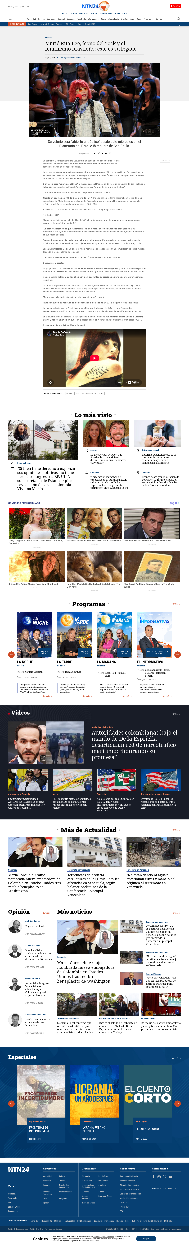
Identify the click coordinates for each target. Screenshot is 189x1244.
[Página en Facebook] (153, 1177)
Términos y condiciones (54, 1229)
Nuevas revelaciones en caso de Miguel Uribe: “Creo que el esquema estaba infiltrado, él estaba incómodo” (114, 688)
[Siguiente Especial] (177, 1103)
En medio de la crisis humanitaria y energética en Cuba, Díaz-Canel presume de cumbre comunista (161, 1026)
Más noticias (74, 911)
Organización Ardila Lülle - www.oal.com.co (166, 1229)
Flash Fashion (103, 1181)
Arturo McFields (32, 945)
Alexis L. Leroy (36, 1002)
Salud (139, 19)
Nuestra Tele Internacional (88, 19)
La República (70, 1221)
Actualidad (31, 19)
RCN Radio (58, 1221)
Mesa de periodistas (86, 1197)
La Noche (25, 662)
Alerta (55, 794)
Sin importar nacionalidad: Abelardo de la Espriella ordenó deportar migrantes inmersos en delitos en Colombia (26, 803)
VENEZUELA (83, 14)
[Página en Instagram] (159, 1177)
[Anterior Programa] (11, 654)
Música (48, 37)
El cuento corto (147, 1129)
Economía (51, 19)
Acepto (146, 1239)
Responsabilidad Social (129, 1176)
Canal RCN (35, 1221)
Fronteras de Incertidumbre (39, 1129)
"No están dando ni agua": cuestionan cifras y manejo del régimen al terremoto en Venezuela (151, 881)
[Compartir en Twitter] (99, 154)
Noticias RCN (47, 1221)
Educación (101, 794)
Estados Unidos (24, 463)
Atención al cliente (127, 1181)
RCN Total (168, 1221)
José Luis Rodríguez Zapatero (51, 24)
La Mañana (106, 662)
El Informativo (150, 662)
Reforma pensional (150, 450)
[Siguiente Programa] (177, 654)
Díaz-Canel (70, 24)
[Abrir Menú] (10, 19)
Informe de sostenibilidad (130, 1189)
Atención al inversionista (129, 1185)
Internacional (13, 1211)
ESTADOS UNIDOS (105, 14)
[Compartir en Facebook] (95, 154)
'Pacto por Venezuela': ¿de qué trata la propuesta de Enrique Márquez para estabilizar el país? (161, 982)
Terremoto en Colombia (68, 1018)
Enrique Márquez (153, 974)
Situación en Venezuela (35, 1014)
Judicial (61, 19)
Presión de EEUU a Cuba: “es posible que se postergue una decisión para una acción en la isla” (158, 803)
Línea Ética (124, 1202)
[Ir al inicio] (22, 1173)
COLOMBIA (73, 14)
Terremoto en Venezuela (78, 870)
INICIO (64, 14)
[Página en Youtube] (170, 1177)
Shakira (93, 450)
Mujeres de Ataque (105, 1196)
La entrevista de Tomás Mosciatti (88, 1186)
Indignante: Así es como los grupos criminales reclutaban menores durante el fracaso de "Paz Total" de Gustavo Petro (34, 688)
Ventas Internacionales (129, 1198)
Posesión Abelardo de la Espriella (114, 1018)
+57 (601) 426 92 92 (167, 1189)
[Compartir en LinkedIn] (102, 154)
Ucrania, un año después (93, 1129)
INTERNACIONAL (121, 14)
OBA (121, 1211)
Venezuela (12, 1198)
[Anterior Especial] (11, 1103)
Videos (20, 712)
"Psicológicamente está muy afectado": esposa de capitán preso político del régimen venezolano (72, 688)
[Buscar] (178, 19)
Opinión (159, 19)
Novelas (119, 1221)
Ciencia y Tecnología (110, 19)
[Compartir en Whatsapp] (110, 154)
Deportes (71, 19)
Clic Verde (86, 1176)
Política (41, 19)
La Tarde (64, 662)
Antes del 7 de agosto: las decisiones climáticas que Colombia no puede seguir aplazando (37, 989)
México (11, 1202)
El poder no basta (35, 926)
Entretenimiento (127, 19)
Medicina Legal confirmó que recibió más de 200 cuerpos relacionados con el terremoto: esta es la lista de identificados (75, 1028)
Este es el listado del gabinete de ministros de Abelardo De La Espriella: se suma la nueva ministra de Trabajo (118, 1028)
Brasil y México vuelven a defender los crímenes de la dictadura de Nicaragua (38, 955)
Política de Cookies (90, 1241)
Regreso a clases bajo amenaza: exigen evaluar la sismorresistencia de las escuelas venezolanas (154, 688)
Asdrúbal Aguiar (32, 921)
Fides (127, 1221)
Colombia (94, 472)
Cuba (80, 24)
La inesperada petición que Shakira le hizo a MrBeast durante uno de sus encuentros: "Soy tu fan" (108, 458)
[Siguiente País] (179, 25)
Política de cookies (36, 1229)
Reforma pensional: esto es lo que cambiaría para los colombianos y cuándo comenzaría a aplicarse (159, 458)
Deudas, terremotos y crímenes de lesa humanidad (37, 1022)
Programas (149, 19)
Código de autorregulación (130, 1194)
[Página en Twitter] (164, 1177)
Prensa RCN (124, 1207)
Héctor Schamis (37, 1033)
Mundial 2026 (90, 24)
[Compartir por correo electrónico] (106, 154)
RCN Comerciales (84, 1221)
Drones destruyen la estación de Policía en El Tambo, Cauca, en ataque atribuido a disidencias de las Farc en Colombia (160, 481)
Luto (77, 393)
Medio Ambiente (32, 978)
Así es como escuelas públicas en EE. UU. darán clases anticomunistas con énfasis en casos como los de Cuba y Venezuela (115, 804)
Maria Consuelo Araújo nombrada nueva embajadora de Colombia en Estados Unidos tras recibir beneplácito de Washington (34, 883)
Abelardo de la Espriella (102, 727)
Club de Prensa (103, 1176)
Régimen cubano (148, 1018)
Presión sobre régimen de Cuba (155, 794)
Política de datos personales (18, 1229)
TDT (133, 1221)
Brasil (101, 393)
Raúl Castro (32, 24)
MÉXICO (94, 14)
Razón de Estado (88, 1203)
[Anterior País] (179, 23)
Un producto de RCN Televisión (149, 1221)
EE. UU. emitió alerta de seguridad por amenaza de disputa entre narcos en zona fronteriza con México (72, 803)
